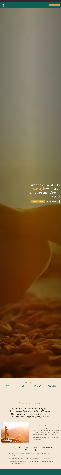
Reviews (35, 4)
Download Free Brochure (38, 201)
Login (39, 4)
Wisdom (30, 4)
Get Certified (24, 4)
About (18, 4)
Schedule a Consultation (52, 201)
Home (14, 4)
